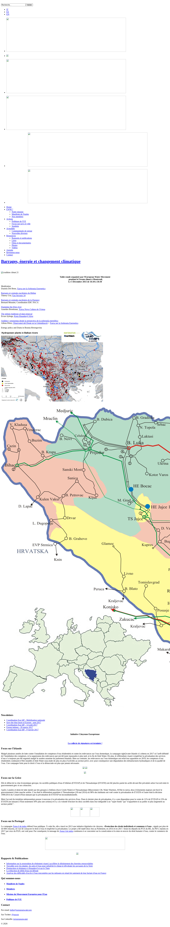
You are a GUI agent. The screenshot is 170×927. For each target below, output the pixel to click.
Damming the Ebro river (11, 307)
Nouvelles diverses (19, 233)
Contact (9, 255)
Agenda (9, 250)
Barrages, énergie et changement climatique (40, 261)
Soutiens (15, 226)
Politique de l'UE (19, 221)
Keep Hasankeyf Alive (23, 316)
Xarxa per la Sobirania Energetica (31, 288)
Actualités (10, 228)
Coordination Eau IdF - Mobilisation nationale (25, 720)
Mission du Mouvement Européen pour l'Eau (26, 894)
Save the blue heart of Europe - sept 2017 (23, 722)
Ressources (11, 236)
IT (7, 9)
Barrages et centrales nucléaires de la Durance (20, 300)
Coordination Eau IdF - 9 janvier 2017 (22, 730)
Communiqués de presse (22, 231)
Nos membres (17, 216)
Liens (14, 240)
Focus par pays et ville (21, 224)
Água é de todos (20, 826)
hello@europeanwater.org (21, 910)
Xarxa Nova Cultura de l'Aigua (32, 309)
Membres (10, 889)
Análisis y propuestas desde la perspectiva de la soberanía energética (29, 321)
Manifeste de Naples (20, 214)
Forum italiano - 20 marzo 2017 (19, 727)
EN (7, 14)
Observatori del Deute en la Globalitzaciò (30, 323)
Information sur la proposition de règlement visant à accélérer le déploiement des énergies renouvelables (49, 863)
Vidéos (15, 248)
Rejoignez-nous (13, 252)
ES (7, 12)
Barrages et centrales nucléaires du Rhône (18, 293)
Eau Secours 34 (19, 295)
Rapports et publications (22, 238)
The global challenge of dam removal (16, 314)
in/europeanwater (20, 919)
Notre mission (17, 212)
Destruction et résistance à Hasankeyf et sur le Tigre (28, 868)
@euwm (15, 914)
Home (9, 207)
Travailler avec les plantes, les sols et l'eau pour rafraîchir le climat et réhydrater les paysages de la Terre (49, 866)
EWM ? (9, 209)
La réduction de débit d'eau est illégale (22, 871)
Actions (9, 219)
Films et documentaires (21, 243)
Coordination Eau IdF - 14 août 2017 (21, 725)
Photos (14, 245)
